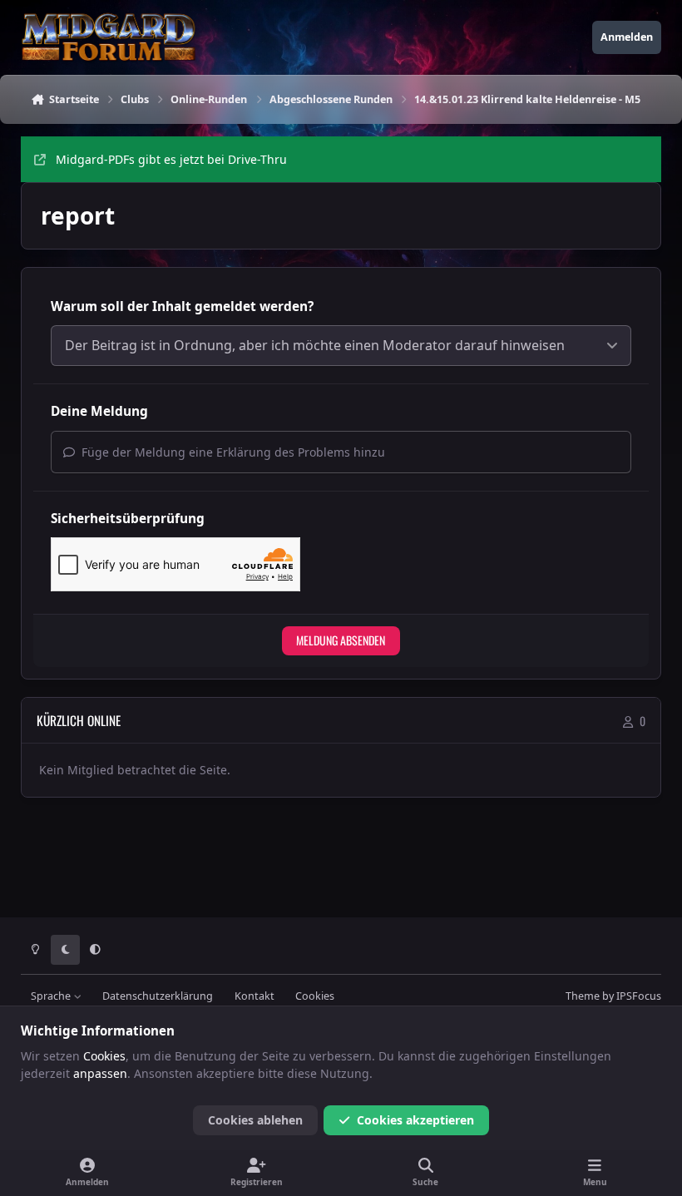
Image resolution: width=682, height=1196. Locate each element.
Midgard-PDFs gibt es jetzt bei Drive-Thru (171, 159)
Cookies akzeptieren (415, 1120)
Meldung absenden (340, 640)
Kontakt (254, 996)
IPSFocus (638, 996)
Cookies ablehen (255, 1120)
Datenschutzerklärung (157, 996)
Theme (583, 996)
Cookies (314, 996)
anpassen (100, 1073)
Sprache (52, 996)
